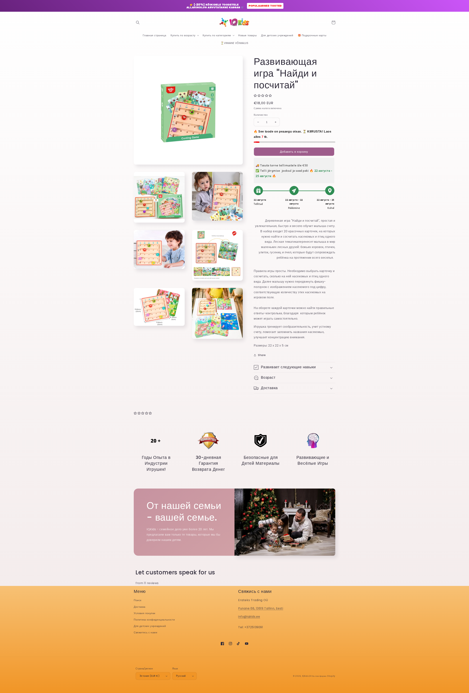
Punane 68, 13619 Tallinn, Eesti (260, 608)
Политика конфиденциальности (154, 619)
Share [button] (262, 355)
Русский (181, 676)
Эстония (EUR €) (149, 676)
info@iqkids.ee (249, 616)
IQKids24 (306, 676)
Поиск (137, 600)
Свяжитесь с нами (145, 632)
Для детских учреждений (150, 626)
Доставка (139, 607)
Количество (260, 115)
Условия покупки (144, 613)
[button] (138, 22)
